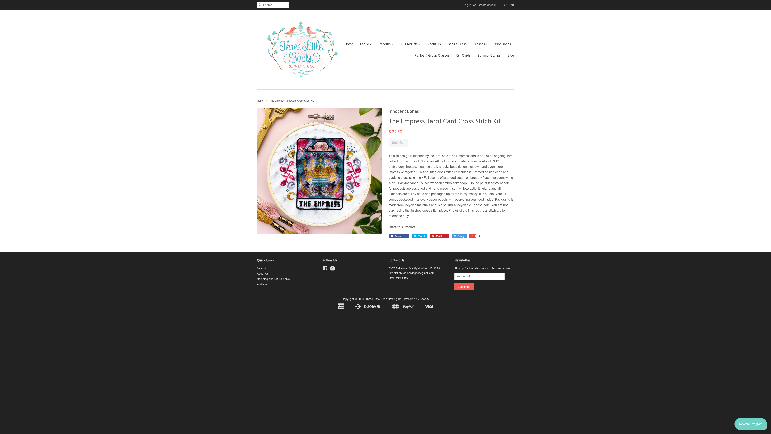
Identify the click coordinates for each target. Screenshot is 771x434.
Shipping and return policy (273, 279)
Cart (511, 5)
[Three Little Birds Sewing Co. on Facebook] (325, 269)
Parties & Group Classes (432, 55)
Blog (510, 55)
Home (349, 44)
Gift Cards (463, 55)
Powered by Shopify (416, 299)
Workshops (503, 44)
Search (261, 268)
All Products (409, 44)
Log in (467, 5)
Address (262, 284)
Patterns (385, 44)
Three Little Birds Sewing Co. (384, 299)
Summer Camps (489, 55)
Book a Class (457, 44)
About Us (434, 44)
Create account (487, 5)
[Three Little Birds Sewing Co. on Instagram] (332, 269)
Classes (479, 44)
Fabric (365, 44)
